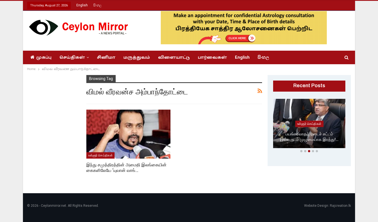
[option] (309, 124)
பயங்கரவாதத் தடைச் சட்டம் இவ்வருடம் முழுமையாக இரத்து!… (309, 136)
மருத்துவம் (136, 57)
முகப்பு (43, 57)
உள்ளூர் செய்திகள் (100, 155)
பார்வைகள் (212, 57)
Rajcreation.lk (340, 206)
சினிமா (106, 57)
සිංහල (97, 5)
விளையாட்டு (174, 57)
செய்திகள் (72, 57)
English (82, 5)
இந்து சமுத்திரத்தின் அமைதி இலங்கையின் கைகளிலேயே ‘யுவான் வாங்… (126, 167)
